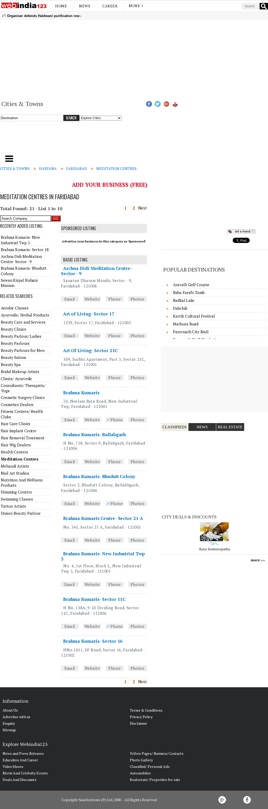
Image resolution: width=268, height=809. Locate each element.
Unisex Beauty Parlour (21, 513)
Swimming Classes (17, 499)
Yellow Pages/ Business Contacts (156, 753)
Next (142, 207)
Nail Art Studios (15, 473)
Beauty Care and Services (23, 322)
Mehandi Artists (15, 466)
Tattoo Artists (13, 506)
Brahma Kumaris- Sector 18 (25, 249)
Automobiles (140, 773)
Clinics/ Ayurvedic (16, 378)
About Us (10, 710)
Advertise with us (16, 716)
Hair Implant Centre (18, 430)
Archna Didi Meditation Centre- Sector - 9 (96, 270)
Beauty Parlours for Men (22, 350)
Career (110, 5)
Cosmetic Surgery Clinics (23, 397)
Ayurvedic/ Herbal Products (25, 315)
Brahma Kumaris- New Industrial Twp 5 (102, 556)
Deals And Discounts (19, 779)
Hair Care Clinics (15, 423)
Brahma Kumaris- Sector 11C (94, 599)
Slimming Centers (16, 492)
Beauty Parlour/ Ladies (21, 336)
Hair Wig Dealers (16, 444)
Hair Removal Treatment (22, 437)
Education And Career (20, 759)
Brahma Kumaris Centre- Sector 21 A (103, 518)
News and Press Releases (23, 753)
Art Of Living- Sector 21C (90, 350)
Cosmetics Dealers (17, 404)
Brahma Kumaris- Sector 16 (93, 641)
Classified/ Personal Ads (150, 766)
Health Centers (14, 452)
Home (61, 5)
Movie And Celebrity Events (25, 773)
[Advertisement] (134, 59)
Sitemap (9, 729)
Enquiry (9, 723)
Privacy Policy (141, 716)
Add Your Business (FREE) (110, 184)
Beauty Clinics (13, 329)
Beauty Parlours (15, 343)
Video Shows (13, 766)
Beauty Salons (13, 357)
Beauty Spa (11, 364)
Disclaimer (138, 723)
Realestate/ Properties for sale (155, 779)
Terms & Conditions (146, 710)
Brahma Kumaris (81, 393)
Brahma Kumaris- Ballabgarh (94, 434)
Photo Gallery (141, 759)
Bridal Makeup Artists (20, 371)
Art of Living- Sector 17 (88, 314)
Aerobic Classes (15, 308)
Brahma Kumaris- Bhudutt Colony (99, 476)
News (84, 5)
